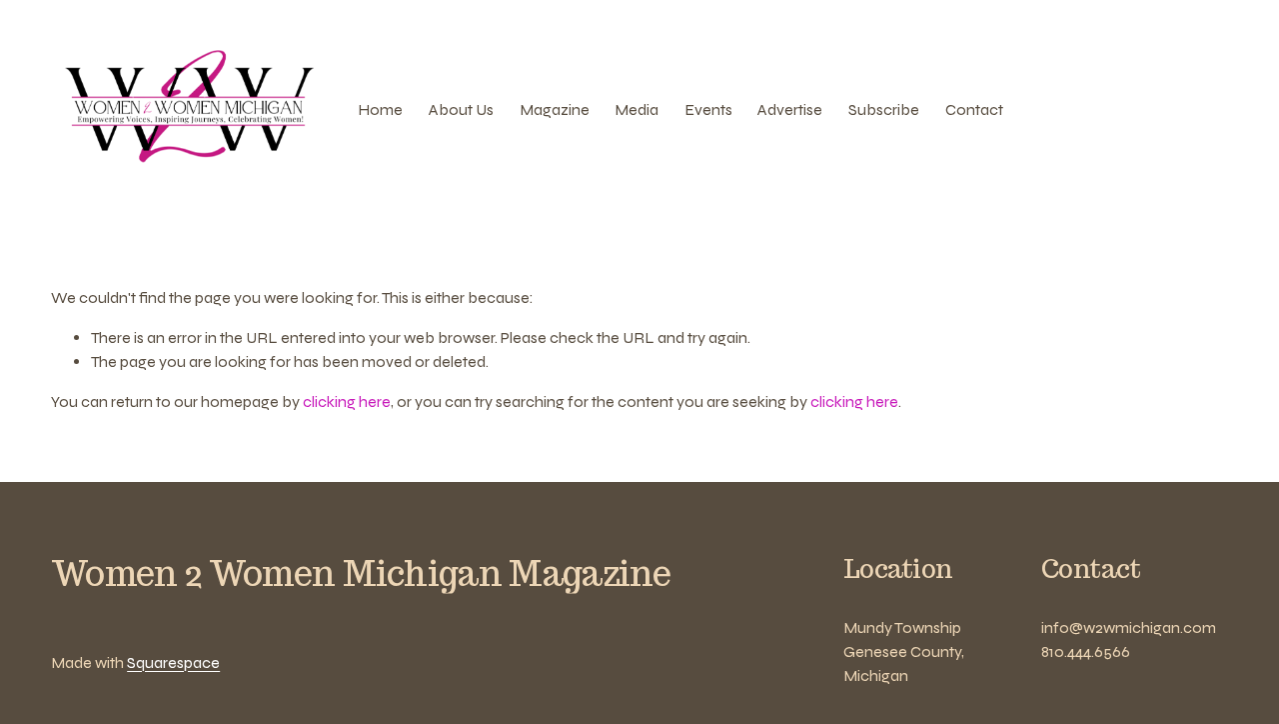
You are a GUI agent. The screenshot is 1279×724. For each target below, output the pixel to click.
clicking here (347, 401)
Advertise (789, 109)
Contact (974, 109)
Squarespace (173, 662)
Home (380, 109)
